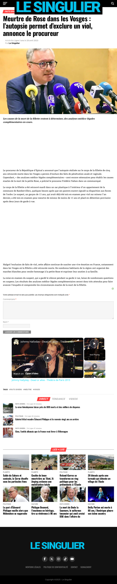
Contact (74, 567)
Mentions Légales (33, 567)
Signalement (85, 567)
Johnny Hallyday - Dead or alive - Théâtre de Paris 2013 (47, 341)
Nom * (6, 322)
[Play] (94, 366)
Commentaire (9, 299)
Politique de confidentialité (56, 567)
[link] (16, 342)
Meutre (28, 390)
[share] (77, 340)
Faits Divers (16, 390)
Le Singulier (14, 43)
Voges (37, 390)
